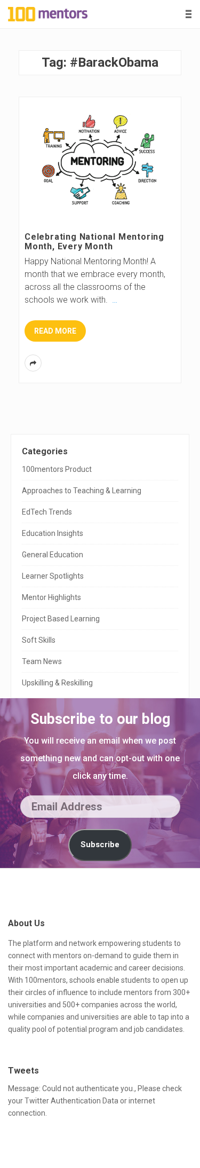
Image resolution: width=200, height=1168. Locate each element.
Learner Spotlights (53, 576)
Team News (42, 661)
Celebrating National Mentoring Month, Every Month (94, 241)
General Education (52, 554)
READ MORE (55, 331)
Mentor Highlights (51, 597)
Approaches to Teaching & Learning (81, 490)
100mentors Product (57, 469)
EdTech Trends (47, 512)
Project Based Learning (61, 618)
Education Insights (52, 533)
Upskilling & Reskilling (57, 682)
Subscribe (100, 844)
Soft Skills (38, 640)
